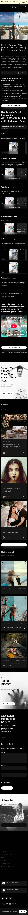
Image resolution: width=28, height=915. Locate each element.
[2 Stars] (3, 72)
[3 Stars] (4, 72)
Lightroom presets (7, 835)
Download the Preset (14, 105)
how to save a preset (14, 282)
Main (2, 42)
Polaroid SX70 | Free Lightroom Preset (12, 592)
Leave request (7, 393)
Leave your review (14, 544)
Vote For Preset (8, 703)
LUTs (2, 838)
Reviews (3, 851)
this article (23, 282)
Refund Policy (5, 872)
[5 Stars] (20, 588)
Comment (4, 752)
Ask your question (7, 854)
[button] (2, 7)
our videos (22, 86)
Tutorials (6, 42)
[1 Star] (2, 72)
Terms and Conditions (7, 866)
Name (3, 765)
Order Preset (5, 845)
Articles (3, 860)
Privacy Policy (5, 863)
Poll (2, 857)
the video (14, 90)
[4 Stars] (5, 72)
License (3, 869)
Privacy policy (6, 913)
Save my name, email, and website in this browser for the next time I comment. (14, 782)
